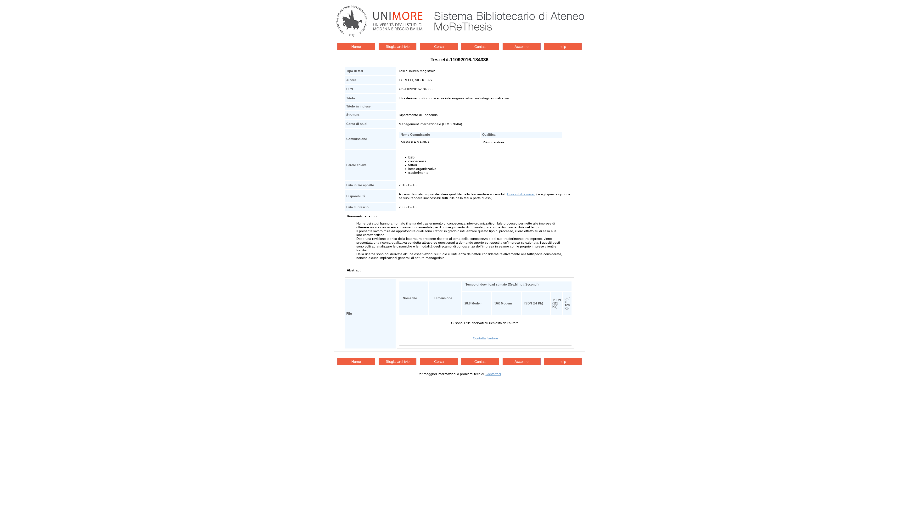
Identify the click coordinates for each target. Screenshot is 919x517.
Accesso (521, 47)
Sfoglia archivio (397, 47)
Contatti (480, 47)
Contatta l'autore (485, 338)
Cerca (439, 47)
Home (356, 47)
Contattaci (493, 374)
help (563, 47)
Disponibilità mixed (521, 194)
